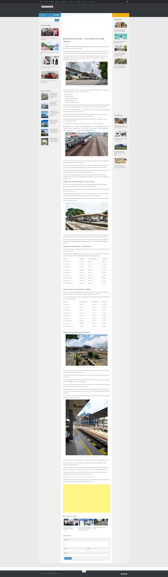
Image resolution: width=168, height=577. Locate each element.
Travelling (78, 1)
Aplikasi (51, 1)
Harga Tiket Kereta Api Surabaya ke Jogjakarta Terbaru (68, 529)
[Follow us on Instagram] (54, 15)
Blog (46, 11)
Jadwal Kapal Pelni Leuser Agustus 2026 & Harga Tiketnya (54, 131)
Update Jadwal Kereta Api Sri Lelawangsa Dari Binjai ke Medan (81, 476)
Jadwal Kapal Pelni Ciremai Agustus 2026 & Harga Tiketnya (54, 140)
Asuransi (46, 1)
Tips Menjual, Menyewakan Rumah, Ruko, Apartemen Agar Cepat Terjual (120, 54)
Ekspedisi (57, 1)
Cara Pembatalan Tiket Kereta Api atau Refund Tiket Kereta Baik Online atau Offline (84, 529)
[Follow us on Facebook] (58, 15)
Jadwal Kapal (64, 1)
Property (71, 1)
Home (41, 1)
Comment (66, 539)
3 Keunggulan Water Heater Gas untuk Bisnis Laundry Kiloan (49, 67)
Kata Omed (66, 44)
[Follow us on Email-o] (56, 15)
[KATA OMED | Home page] (49, 6)
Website (66, 553)
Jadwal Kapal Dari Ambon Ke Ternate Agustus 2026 (54, 122)
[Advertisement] (86, 28)
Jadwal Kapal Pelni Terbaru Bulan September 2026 (53, 104)
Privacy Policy (92, 1)
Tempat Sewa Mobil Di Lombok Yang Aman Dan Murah (119, 153)
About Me (85, 1)
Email (89, 548)
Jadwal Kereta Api (67, 15)
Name (65, 548)
